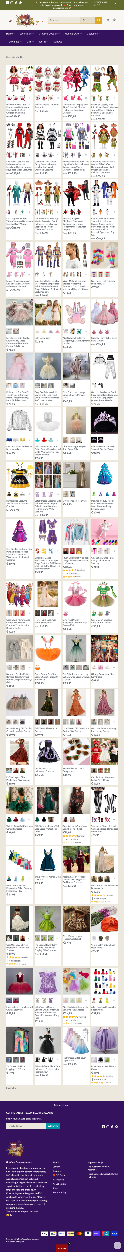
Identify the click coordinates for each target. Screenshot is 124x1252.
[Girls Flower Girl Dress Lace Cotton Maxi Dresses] (76, 702)
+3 (29, 440)
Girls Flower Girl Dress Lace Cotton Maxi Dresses (76, 730)
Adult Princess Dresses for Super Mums (103, 1008)
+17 (57, 938)
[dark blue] (66, 667)
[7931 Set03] (94, 98)
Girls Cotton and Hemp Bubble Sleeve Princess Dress (74, 395)
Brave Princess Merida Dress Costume (48, 878)
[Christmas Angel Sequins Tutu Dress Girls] (76, 420)
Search (56, 1162)
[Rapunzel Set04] (51, 494)
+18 (29, 98)
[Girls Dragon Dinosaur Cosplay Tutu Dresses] (104, 594)
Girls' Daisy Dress (43, 338)
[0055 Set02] (37, 98)
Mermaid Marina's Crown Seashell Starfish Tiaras (102, 448)
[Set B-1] (51, 938)
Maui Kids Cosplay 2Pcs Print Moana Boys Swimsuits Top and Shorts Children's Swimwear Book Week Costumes (104, 110)
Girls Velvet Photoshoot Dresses (46, 730)
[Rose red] (22, 613)
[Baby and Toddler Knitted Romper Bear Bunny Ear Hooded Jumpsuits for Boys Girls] (19, 648)
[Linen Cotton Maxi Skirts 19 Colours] (104, 1040)
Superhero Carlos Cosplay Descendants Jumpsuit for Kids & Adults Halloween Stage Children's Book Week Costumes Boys (48, 286)
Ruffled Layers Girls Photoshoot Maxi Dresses (18, 778)
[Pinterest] (20, 2)
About (55, 1188)
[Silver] (94, 385)
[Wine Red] (44, 613)
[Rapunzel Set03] (44, 494)
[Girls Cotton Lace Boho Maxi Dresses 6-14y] (104, 859)
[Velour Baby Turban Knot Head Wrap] (104, 919)
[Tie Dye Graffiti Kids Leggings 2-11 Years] (19, 1040)
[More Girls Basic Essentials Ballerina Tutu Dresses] (76, 981)
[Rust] (9, 722)
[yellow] (44, 331)
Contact (56, 1166)
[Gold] (22, 440)
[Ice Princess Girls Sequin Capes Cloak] (76, 1040)
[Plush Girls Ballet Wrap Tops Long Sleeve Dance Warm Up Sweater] (76, 532)
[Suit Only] (51, 274)
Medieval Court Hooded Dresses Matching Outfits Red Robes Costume (75, 879)
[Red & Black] (100, 819)
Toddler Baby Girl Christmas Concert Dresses (19, 827)
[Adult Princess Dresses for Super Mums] (104, 981)
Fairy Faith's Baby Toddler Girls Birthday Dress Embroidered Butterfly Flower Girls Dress (18, 342)
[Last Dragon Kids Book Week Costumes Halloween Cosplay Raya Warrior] (19, 192)
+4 (114, 212)
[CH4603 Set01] (16, 155)
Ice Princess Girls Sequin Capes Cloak (74, 1059)
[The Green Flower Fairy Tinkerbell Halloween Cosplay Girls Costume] (48, 919)
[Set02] (66, 212)
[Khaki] (16, 1060)
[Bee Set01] (16, 494)
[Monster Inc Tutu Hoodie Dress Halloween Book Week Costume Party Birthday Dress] (104, 475)
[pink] (57, 331)
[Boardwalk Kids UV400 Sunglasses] (76, 751)
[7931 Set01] (107, 98)
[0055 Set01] (44, 98)
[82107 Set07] (22, 98)
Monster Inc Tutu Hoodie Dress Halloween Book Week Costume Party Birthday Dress (102, 504)
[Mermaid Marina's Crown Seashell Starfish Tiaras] (104, 420)
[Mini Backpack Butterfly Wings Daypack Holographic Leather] (76, 312)
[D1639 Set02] (79, 98)
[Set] (37, 274)
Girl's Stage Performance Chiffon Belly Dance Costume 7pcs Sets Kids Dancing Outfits (18, 624)
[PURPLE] (107, 613)
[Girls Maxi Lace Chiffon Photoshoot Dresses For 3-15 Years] (19, 919)
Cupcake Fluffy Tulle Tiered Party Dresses (104, 339)
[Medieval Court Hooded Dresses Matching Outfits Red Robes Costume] (76, 859)
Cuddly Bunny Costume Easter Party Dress (102, 778)
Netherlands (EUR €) (100, 3)
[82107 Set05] (9, 98)
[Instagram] (11, 2)
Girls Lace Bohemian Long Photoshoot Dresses (103, 730)
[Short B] (44, 385)
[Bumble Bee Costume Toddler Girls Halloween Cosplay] (19, 475)
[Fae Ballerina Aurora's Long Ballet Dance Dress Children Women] (76, 648)
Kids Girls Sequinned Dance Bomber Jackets (19, 448)
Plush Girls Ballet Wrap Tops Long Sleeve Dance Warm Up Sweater (76, 560)
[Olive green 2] (107, 879)
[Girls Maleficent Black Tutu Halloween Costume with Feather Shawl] (48, 1040)
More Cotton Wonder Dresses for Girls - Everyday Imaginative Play (19, 888)
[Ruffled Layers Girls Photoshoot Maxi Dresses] (19, 751)
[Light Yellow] (79, 1000)
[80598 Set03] (94, 155)
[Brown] (51, 819)
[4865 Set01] (72, 155)
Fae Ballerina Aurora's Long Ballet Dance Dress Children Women (76, 677)
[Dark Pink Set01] (100, 331)
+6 (114, 155)
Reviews (56, 1171)
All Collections (59, 1184)
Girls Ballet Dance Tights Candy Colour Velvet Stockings (102, 560)
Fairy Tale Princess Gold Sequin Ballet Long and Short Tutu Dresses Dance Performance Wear (47, 396)
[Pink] (107, 274)
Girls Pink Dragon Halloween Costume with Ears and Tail (75, 623)
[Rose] (72, 551)
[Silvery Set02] (9, 274)
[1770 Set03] (16, 212)
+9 (57, 155)
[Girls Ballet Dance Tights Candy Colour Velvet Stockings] (104, 532)
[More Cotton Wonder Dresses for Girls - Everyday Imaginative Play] (19, 859)
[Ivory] (100, 722)
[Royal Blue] (9, 440)
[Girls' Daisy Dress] (48, 312)
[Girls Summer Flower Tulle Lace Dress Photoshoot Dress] (48, 800)
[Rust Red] (16, 770)
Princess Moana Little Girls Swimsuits (47, 106)
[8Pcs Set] (37, 1060)
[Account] (108, 20)
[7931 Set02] (100, 98)
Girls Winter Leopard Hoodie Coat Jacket (72, 937)
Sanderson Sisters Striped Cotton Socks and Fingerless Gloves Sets (104, 829)
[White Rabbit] (9, 667)
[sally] (9, 879)
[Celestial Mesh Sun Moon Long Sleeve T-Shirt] (76, 800)
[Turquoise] (51, 440)
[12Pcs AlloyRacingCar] (22, 155)
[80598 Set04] (100, 155)
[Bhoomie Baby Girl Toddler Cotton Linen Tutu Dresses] (19, 702)
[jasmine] (16, 879)
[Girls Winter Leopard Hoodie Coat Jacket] (76, 919)
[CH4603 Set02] (9, 155)
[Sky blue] (9, 613)
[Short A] (37, 385)
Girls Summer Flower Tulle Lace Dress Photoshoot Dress (47, 829)
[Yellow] (44, 551)
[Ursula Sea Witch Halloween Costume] (48, 751)
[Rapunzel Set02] (37, 494)
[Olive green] (94, 879)
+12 (114, 551)
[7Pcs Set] (51, 1060)
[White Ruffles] (79, 440)
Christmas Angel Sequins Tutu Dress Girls (74, 448)
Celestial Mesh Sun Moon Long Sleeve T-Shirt (75, 827)
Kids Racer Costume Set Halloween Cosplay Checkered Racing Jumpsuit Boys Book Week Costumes (19, 165)
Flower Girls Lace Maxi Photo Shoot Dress (45, 621)
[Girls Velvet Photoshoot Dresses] (48, 702)
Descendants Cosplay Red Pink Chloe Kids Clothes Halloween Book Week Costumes (75, 108)
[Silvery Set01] (16, 274)
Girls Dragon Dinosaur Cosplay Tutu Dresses (101, 621)
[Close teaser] (69, 1243)
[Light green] (72, 1000)
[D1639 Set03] (66, 98)
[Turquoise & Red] (94, 819)
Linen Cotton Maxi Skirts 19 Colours (103, 1067)
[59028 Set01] (44, 155)
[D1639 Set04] (72, 98)
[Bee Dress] (9, 494)
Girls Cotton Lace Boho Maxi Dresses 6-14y (104, 887)
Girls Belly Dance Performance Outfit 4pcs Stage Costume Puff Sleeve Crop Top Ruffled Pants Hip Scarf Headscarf (48, 563)
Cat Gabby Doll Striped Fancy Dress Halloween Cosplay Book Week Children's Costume (46, 165)
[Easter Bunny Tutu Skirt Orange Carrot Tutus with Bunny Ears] (48, 648)
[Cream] (9, 938)
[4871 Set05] (79, 155)
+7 (29, 667)
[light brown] (57, 722)
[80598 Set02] (107, 155)
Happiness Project (96, 1162)
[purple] (51, 331)
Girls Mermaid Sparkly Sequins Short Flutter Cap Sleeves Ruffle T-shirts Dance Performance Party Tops (47, 1012)
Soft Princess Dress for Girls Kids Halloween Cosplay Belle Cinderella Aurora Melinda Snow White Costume (48, 506)
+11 (114, 98)
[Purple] (94, 274)
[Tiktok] (16, 2)
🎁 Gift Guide (59, 1175)
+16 (114, 1060)
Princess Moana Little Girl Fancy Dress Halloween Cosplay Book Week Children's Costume (18, 108)
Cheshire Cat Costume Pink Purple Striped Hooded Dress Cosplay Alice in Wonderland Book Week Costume (19, 554)
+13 (114, 331)
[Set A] (37, 938)
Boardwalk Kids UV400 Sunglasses (74, 770)
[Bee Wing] (22, 494)
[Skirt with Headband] (37, 667)
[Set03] (72, 212)
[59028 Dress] (37, 155)
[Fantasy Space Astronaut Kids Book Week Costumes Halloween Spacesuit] (19, 255)
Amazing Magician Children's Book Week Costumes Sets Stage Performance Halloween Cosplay (74, 224)
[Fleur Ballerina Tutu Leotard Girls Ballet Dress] (19, 981)
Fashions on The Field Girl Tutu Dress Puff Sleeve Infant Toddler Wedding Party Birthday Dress (18, 396)
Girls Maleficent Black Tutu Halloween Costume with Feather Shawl (47, 1069)
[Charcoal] (22, 722)
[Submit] (98, 20)
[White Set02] (94, 212)
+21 (86, 98)
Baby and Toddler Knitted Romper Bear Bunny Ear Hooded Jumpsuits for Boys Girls (19, 678)
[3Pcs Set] (44, 1060)
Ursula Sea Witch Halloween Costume (44, 770)
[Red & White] (107, 819)
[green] (72, 667)
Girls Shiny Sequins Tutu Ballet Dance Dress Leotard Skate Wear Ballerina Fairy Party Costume (48, 450)
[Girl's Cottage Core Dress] (76, 475)
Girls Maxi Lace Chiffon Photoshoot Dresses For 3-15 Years (18, 948)
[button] (62, 1248)
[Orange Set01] (100, 212)
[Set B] (44, 938)
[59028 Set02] (51, 155)
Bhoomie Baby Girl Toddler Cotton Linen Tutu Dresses (19, 730)
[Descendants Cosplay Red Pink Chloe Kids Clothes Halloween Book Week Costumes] (76, 78)
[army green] (107, 1060)
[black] (100, 1060)
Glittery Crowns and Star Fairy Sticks (102, 675)
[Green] (94, 494)
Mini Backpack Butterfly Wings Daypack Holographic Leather (76, 341)
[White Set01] (107, 212)
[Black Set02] (22, 274)
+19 (86, 155)
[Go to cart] (114, 20)
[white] (37, 331)
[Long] (51, 385)
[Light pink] (66, 1000)
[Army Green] (44, 722)
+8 (114, 722)
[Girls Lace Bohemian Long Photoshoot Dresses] (104, 702)
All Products (58, 1179)
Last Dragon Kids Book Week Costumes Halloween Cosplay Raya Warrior (19, 221)
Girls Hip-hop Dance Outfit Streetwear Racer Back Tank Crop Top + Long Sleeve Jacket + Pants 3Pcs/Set (104, 396)
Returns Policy (59, 1192)
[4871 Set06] (66, 155)
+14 (57, 494)
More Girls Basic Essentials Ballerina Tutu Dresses (75, 1008)
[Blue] (37, 440)
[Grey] (72, 722)
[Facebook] (7, 2)
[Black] (100, 385)
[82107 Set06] (16, 98)
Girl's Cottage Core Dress (74, 500)
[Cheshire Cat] (114, 494)
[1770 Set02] (22, 212)
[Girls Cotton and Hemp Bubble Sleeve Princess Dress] (76, 366)
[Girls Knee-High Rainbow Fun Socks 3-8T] (104, 255)
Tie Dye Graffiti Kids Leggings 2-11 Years (15, 1067)
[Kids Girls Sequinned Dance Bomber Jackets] (19, 420)
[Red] (100, 274)
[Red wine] (85, 667)
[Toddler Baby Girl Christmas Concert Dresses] (19, 800)
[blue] (16, 385)
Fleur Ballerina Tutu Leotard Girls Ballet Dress (19, 1008)
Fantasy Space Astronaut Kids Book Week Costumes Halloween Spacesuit (18, 284)
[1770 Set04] (9, 212)
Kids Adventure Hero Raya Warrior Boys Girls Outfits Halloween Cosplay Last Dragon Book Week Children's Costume (47, 224)
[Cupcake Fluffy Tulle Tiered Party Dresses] (104, 312)
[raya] (100, 1000)
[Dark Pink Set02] (107, 331)
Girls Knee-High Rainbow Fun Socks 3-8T (103, 282)
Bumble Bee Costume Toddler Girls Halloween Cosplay (17, 503)
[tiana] (22, 879)
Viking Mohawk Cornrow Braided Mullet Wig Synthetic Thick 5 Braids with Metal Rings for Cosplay (76, 285)
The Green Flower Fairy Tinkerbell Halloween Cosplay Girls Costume (46, 948)
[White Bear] (22, 667)
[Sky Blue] (51, 551)
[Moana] (94, 1000)
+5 (85, 274)
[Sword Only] (44, 274)
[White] (9, 331)
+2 (29, 155)
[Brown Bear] (16, 667)
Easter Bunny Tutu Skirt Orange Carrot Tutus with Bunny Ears (46, 677)
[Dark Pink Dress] (94, 331)
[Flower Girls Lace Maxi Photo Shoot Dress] (48, 594)
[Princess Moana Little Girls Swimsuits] (48, 78)
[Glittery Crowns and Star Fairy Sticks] (104, 648)
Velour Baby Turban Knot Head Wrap (103, 946)
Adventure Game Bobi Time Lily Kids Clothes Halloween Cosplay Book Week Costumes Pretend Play (76, 165)
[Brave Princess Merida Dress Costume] (48, 859)
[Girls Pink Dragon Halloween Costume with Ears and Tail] (76, 594)
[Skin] (107, 551)
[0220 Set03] (51, 98)
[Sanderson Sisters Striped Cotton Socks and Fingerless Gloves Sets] (104, 800)
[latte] (66, 494)
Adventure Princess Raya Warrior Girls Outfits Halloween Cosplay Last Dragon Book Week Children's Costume (103, 167)
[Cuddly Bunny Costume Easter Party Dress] (104, 751)
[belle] (107, 1000)
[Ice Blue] (9, 770)
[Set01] (79, 212)
